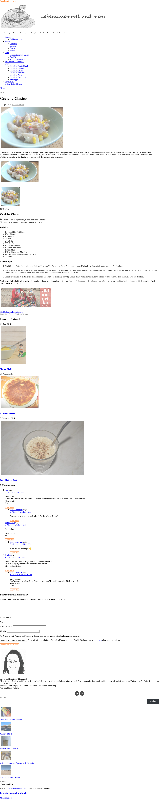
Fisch (2, 312)
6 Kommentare (18, 105)
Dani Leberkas (16, 510)
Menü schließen (6, 798)
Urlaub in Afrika (16, 70)
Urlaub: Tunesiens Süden (10, 777)
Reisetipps (14, 79)
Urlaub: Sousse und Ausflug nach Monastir (17, 763)
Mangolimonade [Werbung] (11, 719)
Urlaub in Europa (17, 68)
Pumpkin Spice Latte (9, 480)
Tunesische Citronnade (9, 748)
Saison (7, 41)
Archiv (2, 782)
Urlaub (7, 64)
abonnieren (97, 640)
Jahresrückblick (6, 734)
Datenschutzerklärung (13, 84)
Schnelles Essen (10, 312)
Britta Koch (10, 523)
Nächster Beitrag (21, 314)
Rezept (2, 92)
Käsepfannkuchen (7, 413)
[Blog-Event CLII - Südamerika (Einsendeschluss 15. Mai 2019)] (26, 308)
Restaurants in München (14, 62)
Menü (2, 88)
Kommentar (5, 618)
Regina (8, 555)
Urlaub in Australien (18, 77)
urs (6, 490)
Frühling (13, 44)
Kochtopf (119, 281)
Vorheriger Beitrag (7, 314)
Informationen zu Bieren (19, 55)
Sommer (13, 46)
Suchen (3, 697)
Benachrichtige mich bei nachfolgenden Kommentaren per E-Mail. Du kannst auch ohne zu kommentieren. (74, 640)
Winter (12, 50)
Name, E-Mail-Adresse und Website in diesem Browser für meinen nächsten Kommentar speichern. (42, 636)
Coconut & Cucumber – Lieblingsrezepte (85, 281)
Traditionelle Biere (17, 59)
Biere (7, 53)
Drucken (5, 209)
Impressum (9, 82)
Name (2, 622)
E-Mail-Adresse (6, 627)
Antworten (9, 507)
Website (3, 631)
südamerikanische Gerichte (134, 281)
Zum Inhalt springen (8, 1)
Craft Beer (14, 57)
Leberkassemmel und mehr (17, 788)
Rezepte (8, 37)
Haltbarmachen (16, 39)
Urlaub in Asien (16, 75)
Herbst (12, 48)
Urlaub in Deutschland (19, 66)
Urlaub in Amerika (17, 73)
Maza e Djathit (6, 369)
